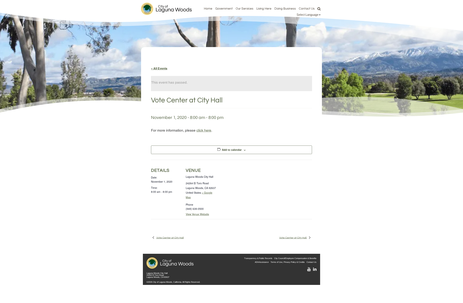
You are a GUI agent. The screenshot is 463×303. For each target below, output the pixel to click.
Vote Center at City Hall (170, 237)
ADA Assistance (262, 262)
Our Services (244, 8)
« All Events (159, 68)
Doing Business (285, 8)
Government (224, 8)
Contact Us (307, 8)
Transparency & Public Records (258, 258)
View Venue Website (197, 214)
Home (208, 8)
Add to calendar (232, 150)
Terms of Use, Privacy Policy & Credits (288, 262)
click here (203, 130)
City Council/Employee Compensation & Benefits (295, 258)
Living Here (263, 8)
